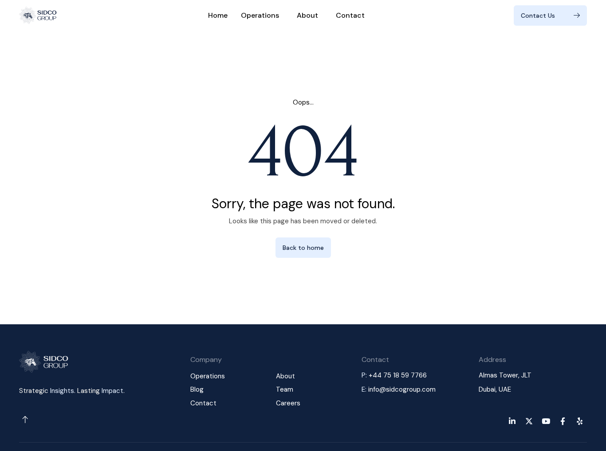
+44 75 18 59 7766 (398, 375)
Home (218, 15)
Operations (260, 15)
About (307, 15)
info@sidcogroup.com (402, 389)
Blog (197, 389)
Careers (288, 403)
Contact (350, 15)
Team (284, 389)
